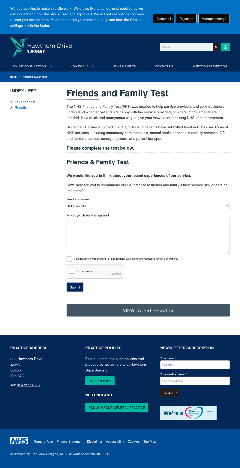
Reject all (186, 18)
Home (13, 76)
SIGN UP (170, 392)
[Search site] (216, 47)
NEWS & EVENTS (124, 66)
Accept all (164, 18)
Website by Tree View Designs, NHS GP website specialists (57, 453)
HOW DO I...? (79, 66)
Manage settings (214, 18)
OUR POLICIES (100, 381)
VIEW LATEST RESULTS (148, 310)
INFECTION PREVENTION (210, 66)
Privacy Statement (70, 441)
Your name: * (168, 358)
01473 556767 (28, 384)
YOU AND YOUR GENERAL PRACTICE (117, 407)
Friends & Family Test (34, 76)
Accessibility (115, 441)
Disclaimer (94, 441)
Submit (75, 287)
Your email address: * (173, 374)
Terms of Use (43, 441)
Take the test (25, 101)
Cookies (134, 441)
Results (21, 107)
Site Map (149, 441)
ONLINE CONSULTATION (29, 66)
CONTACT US (164, 66)
